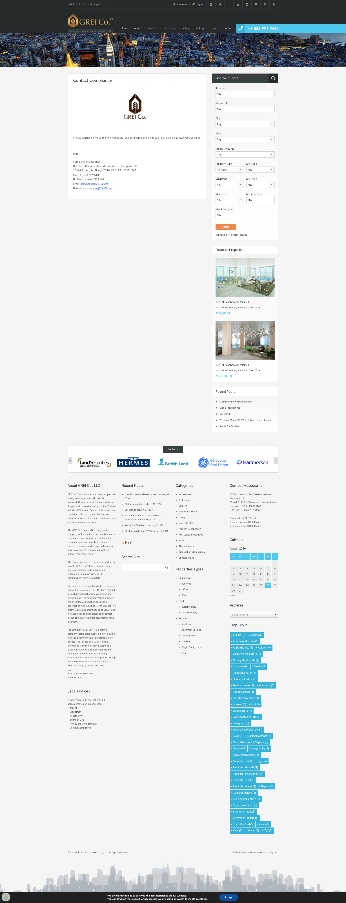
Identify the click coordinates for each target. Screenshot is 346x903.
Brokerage (184, 500)
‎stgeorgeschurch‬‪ (245, 805)
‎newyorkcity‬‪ (260, 748)
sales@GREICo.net (246, 518)
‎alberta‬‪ (256, 635)
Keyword (220, 88)
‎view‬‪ (237, 830)
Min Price (251, 179)
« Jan (232, 595)
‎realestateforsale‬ (245, 767)
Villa (183, 653)
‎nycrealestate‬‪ (243, 761)
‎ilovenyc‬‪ (239, 704)
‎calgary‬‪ (264, 647)
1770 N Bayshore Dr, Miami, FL (233, 302)
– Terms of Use (76, 719)
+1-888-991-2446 (263, 29)
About (137, 28)
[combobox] (245, 124)
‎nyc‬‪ (263, 761)
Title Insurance (186, 546)
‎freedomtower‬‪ (243, 685)
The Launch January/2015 (138, 531)
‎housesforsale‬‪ (243, 691)
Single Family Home (191, 647)
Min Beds (251, 163)
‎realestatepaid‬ (244, 780)
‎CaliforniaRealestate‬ (247, 653)
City (218, 118)
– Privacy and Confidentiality (82, 723)
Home (124, 28)
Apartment (186, 624)
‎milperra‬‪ (261, 742)
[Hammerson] (252, 462)
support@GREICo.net (250, 522)
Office (184, 589)
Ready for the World (230, 426)
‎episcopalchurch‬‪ (244, 672)
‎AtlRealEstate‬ (243, 647)
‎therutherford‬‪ (243, 824)
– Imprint (72, 708)
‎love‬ (237, 735)
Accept (229, 897)
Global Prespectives (229, 407)
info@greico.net (98, 4)
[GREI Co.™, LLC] (90, 22)
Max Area (224, 209)
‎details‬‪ (260, 666)
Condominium (188, 635)
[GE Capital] (213, 462)
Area (218, 133)
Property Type (224, 163)
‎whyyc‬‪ (253, 830)
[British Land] (173, 462)
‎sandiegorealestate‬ (246, 799)
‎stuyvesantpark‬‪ (244, 811)
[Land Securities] (94, 462)
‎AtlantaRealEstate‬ (245, 641)
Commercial (185, 578)
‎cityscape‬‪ (241, 666)
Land (181, 601)
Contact (228, 28)
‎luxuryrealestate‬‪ (259, 735)
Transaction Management (192, 552)
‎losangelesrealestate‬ (247, 729)
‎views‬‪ (264, 824)
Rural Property (188, 606)
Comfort (183, 505)
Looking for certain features (232, 234)
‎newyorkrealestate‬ (246, 754)
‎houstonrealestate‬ (246, 698)
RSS (128, 542)
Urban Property (189, 612)
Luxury (182, 517)
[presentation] (70, 460)
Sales (182, 540)
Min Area (254, 194)
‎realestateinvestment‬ (248, 773)
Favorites (182, 4)
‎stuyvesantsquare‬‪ (245, 817)
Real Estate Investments (191, 534)
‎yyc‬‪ (268, 830)
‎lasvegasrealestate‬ (246, 717)
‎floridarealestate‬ (245, 679)
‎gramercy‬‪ (266, 685)
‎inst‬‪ (255, 704)
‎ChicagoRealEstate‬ (246, 660)
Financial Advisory (188, 511)
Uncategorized (186, 557)
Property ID (222, 103)
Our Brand (224, 414)
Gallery (200, 28)
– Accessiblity (75, 715)
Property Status (225, 148)
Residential (184, 618)
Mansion (185, 641)
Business (186, 583)
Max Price (221, 194)
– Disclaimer (74, 712)
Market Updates (187, 523)
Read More (254, 307)
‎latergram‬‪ (241, 723)
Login (199, 4)
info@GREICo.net (252, 526)
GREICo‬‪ (239, 635)
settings (203, 899)
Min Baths (221, 179)
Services (152, 28)
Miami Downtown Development (235, 401)
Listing (186, 28)
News (213, 28)
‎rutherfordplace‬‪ (244, 792)
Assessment (185, 494)
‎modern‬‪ (239, 748)
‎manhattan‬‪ (241, 742)
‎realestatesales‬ (244, 786)
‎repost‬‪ (267, 786)
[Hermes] (134, 462)
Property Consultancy (190, 529)
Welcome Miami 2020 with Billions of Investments (245, 420)
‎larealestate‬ (242, 710)
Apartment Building (191, 629)
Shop (184, 595)
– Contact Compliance (79, 727)
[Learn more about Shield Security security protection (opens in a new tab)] (6, 897)
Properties (169, 28)
